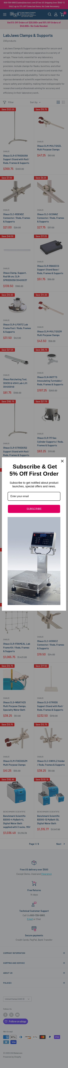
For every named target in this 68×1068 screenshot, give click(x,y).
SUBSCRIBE (34, 509)
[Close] (62, 461)
